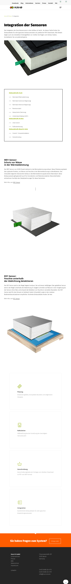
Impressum (14, 565)
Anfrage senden (55, 541)
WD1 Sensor (16, 182)
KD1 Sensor (16, 298)
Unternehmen (15, 556)
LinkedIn (13, 570)
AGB (12, 561)
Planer (10, 16)
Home (5, 16)
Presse (13, 559)
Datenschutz (15, 563)
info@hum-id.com (44, 574)
